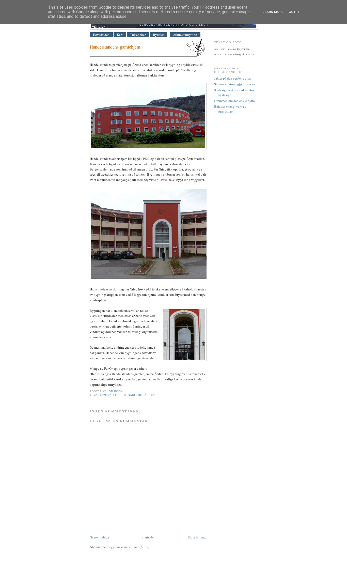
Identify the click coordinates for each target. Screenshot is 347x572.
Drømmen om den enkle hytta (234, 100)
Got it (294, 12)
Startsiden (148, 537)
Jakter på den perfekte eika (232, 78)
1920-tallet (109, 395)
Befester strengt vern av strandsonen (230, 109)
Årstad (150, 395)
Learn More (272, 12)
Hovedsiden (101, 34)
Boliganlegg (132, 395)
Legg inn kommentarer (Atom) (128, 547)
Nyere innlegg (99, 537)
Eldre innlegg (197, 537)
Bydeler (158, 34)
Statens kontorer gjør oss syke (234, 84)
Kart (120, 34)
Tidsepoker (138, 34)
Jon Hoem (219, 49)
